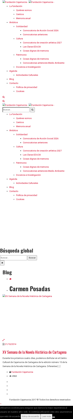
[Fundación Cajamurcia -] (28, 2)
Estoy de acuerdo (30, 416)
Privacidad (14, 390)
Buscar (32, 257)
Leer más (46, 416)
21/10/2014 (10, 344)
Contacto (13, 386)
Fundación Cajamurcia (22, 372)
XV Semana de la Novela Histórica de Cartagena (34, 352)
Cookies (13, 394)
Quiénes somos (17, 382)
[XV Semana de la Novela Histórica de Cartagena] (36, 316)
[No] (53, 417)
